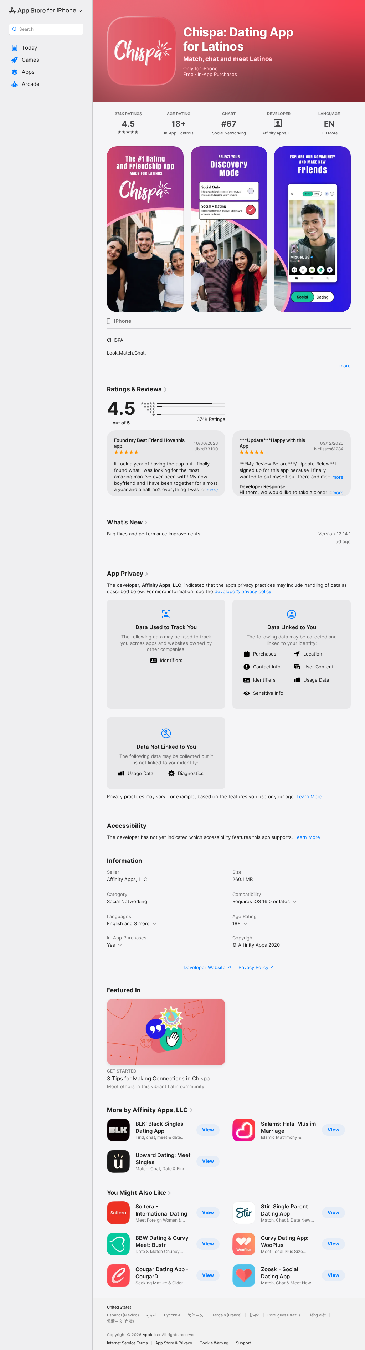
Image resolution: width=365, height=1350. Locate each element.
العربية (151, 1315)
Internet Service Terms (127, 1343)
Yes (111, 945)
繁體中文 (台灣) (120, 1321)
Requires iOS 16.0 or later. (261, 901)
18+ (236, 923)
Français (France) (226, 1315)
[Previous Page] (100, 123)
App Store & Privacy (173, 1343)
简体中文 (195, 1315)
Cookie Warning (214, 1343)
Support (243, 1343)
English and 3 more (128, 923)
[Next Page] (358, 123)
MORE (212, 490)
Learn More (309, 796)
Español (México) (123, 1315)
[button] (46, 47)
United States (119, 1307)
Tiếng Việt (317, 1315)
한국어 (254, 1315)
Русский (172, 1315)
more (345, 365)
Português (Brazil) (283, 1315)
